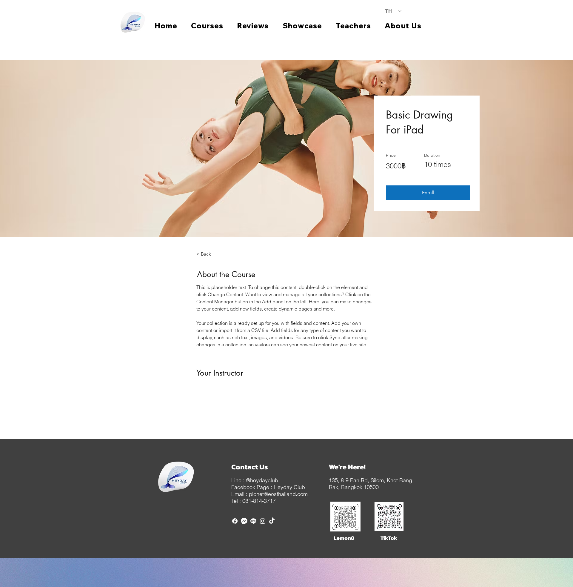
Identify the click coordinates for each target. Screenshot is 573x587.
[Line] (253, 521)
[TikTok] (271, 521)
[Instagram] (262, 521)
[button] (428, 192)
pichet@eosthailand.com (278, 494)
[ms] (244, 521)
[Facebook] (234, 521)
